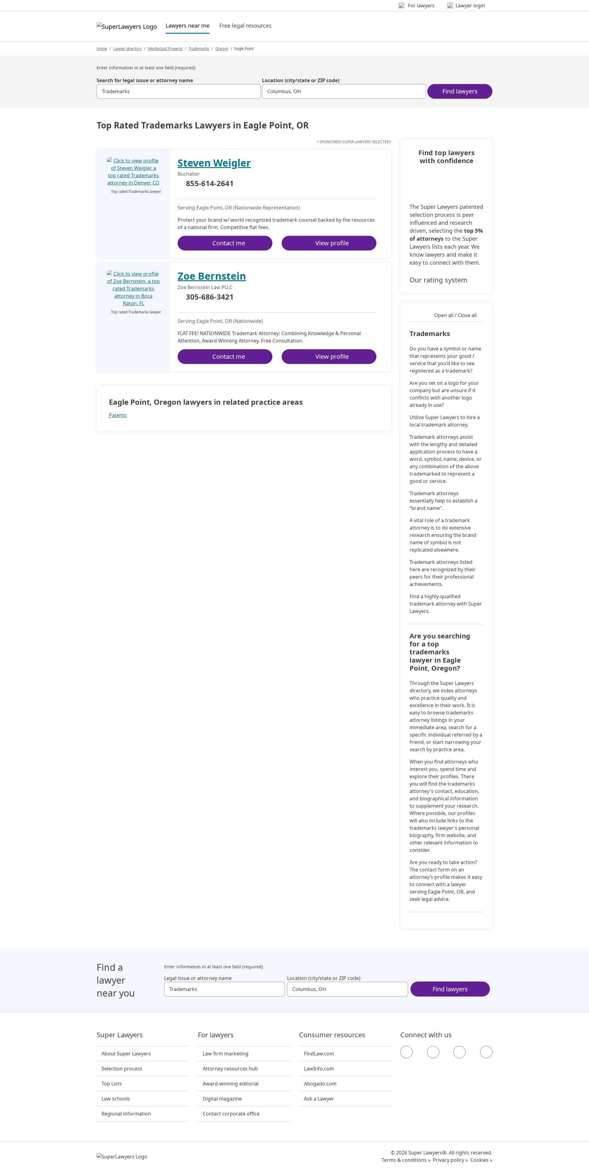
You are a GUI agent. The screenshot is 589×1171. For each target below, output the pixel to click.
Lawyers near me (188, 25)
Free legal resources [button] (245, 25)
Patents (118, 415)
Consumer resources (332, 1035)
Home (102, 48)
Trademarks (199, 48)
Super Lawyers (120, 1035)
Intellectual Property (165, 48)
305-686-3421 (210, 297)
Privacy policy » (450, 1160)
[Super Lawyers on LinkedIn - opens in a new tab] (486, 1052)
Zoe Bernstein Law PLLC (205, 287)
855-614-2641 (210, 183)
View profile (332, 243)
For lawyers (216, 1035)
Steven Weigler (214, 162)
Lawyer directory (127, 48)
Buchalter (189, 174)
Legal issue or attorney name (198, 978)
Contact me (228, 243)
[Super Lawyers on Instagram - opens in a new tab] (433, 1052)
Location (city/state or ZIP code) (300, 80)
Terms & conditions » (406, 1160)
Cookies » (481, 1160)
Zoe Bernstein (212, 275)
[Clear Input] (253, 91)
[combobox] (179, 91)
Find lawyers (460, 91)
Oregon (221, 48)
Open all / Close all (455, 315)
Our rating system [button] (439, 280)
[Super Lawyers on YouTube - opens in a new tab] (459, 1052)
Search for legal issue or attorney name (145, 80)
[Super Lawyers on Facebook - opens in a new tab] (406, 1052)
